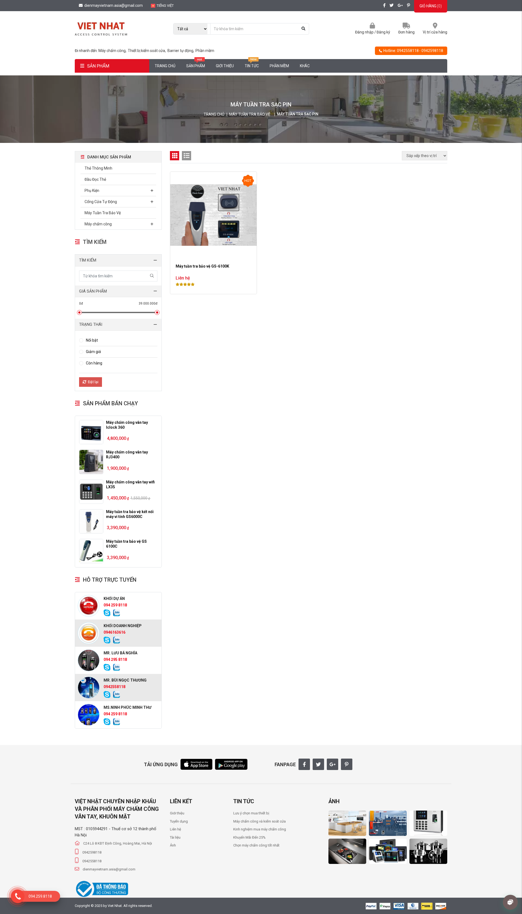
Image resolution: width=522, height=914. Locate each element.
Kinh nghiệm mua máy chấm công (259, 829)
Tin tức (252, 66)
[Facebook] (304, 764)
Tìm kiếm (87, 260)
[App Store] (196, 764)
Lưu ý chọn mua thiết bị (251, 813)
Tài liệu (175, 837)
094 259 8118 (115, 605)
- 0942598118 (431, 50)
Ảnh (173, 845)
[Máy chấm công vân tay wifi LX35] (91, 492)
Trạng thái (90, 324)
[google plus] (400, 5)
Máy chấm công (98, 224)
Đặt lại (93, 382)
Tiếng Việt (165, 6)
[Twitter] (318, 764)
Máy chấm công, (112, 50)
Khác (305, 66)
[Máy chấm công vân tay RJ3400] (91, 462)
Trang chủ (165, 66)
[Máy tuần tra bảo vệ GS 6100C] (91, 551)
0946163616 (114, 632)
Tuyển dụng (179, 821)
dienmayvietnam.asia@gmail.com (113, 5)
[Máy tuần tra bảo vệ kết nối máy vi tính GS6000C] (91, 521)
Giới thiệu (225, 66)
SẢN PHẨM (98, 66)
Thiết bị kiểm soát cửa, (147, 50)
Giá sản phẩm (93, 291)
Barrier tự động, (181, 50)
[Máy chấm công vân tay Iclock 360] (91, 432)
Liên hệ (175, 829)
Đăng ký (383, 32)
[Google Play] (231, 764)
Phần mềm (204, 50)
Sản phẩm (195, 66)
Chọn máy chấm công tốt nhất (256, 845)
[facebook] (384, 5)
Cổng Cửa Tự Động (101, 202)
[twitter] (392, 5)
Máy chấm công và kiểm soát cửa (259, 821)
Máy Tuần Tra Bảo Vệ (249, 114)
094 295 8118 (115, 659)
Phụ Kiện (92, 190)
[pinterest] (408, 5)
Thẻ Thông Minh (98, 168)
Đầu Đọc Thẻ (95, 179)
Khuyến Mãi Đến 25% (249, 837)
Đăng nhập (364, 32)
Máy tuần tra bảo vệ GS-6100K (202, 266)
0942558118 (408, 50)
